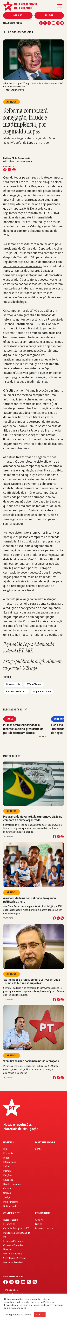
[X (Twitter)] (49, 23)
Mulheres (8, 1171)
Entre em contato (44, 1228)
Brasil (6, 1157)
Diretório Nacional (12, 1253)
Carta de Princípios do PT (16, 1228)
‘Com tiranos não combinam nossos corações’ (31, 1061)
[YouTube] (53, 23)
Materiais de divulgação (21, 1129)
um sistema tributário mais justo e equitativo (33, 634)
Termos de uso (10, 1290)
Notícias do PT (10, 1206)
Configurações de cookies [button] (18, 1314)
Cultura (7, 1188)
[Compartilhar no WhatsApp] (14, 169)
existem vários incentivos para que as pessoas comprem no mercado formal (31, 537)
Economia (8, 1153)
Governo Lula (13, 684)
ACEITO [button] (40, 1314)
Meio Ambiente (11, 1202)
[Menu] (60, 6)
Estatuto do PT (11, 1224)
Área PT (17, 15)
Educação (8, 1179)
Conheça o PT (11, 1213)
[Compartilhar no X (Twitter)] (9, 169)
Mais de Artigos (11, 756)
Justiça (6, 1197)
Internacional (10, 1162)
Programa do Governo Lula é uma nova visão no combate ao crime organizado (32, 818)
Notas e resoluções (17, 1124)
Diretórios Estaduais (13, 1262)
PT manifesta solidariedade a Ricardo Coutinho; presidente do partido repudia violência (23, 728)
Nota (10, 719)
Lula (5, 1149)
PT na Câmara (34, 684)
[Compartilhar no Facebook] (5, 169)
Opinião (7, 1193)
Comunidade (42, 1213)
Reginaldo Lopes (42, 691)
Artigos (12, 811)
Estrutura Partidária (13, 1241)
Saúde (6, 1166)
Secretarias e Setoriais (14, 1258)
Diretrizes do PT (45, 1142)
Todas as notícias (18, 32)
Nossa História (10, 1219)
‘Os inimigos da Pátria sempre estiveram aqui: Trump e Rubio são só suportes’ (31, 981)
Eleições (7, 1175)
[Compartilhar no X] (58, 836)
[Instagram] (45, 23)
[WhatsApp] (58, 23)
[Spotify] (62, 23)
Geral (38, 1149)
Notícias (8, 1142)
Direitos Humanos (12, 1184)
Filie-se (49, 15)
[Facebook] (41, 23)
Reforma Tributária (16, 691)
